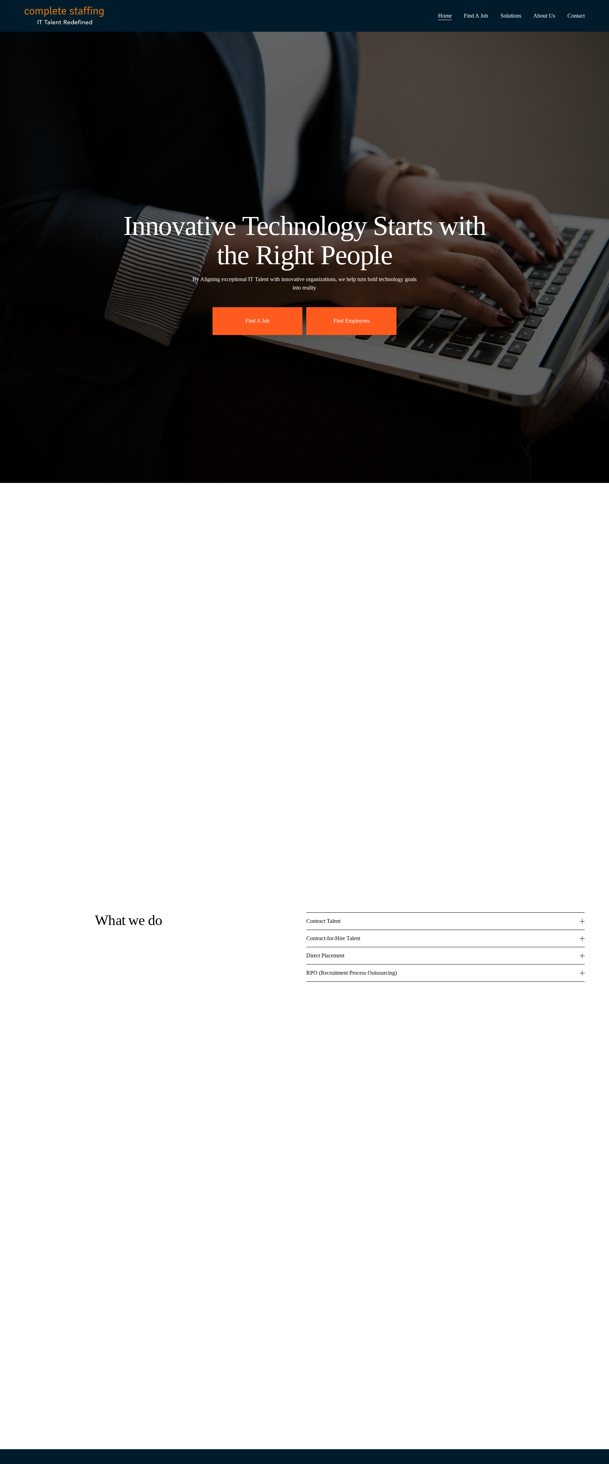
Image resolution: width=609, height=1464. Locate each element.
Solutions (510, 16)
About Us (544, 16)
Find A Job (476, 16)
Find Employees (351, 321)
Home (445, 16)
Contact (576, 16)
